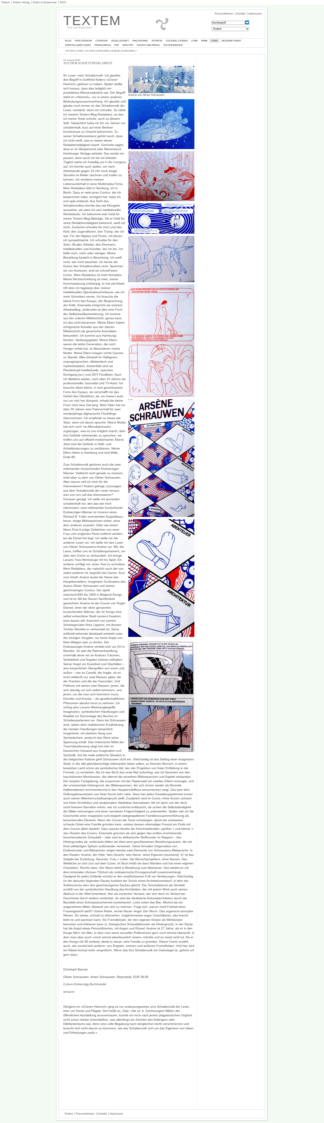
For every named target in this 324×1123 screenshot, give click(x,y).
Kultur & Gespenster (45, 2)
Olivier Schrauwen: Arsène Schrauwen (110, 51)
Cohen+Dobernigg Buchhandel (84, 984)
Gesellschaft (120, 40)
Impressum (255, 13)
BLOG (68, 40)
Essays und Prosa (148, 45)
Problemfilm (103, 45)
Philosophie (140, 40)
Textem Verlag (21, 2)
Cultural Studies (177, 40)
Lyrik (194, 40)
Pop (116, 45)
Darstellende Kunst (78, 45)
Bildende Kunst (231, 40)
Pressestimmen (224, 13)
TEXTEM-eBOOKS (173, 45)
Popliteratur (83, 40)
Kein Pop (128, 45)
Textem (5, 2)
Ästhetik (156, 40)
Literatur (101, 40)
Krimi (204, 40)
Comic (214, 40)
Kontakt (240, 13)
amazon (68, 991)
